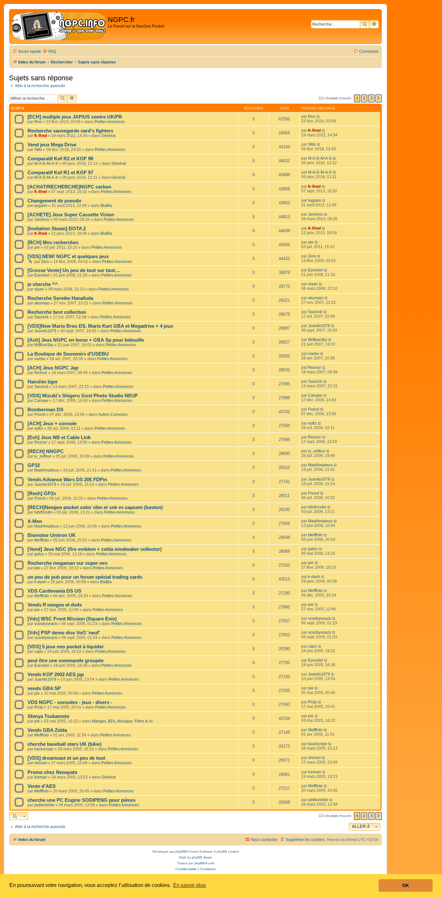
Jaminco (41, 219)
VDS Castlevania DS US (54, 591)
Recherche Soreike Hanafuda (60, 298)
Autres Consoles (112, 414)
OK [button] (405, 885)
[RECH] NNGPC (46, 451)
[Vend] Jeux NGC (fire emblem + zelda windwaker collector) (95, 549)
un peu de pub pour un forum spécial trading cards (85, 577)
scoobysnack (45, 623)
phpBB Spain (202, 857)
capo (38, 651)
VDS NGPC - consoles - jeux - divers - (70, 702)
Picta (38, 707)
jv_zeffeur (42, 456)
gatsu (39, 554)
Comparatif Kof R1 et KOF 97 (60, 172)
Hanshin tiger (43, 381)
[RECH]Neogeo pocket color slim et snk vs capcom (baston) (95, 507)
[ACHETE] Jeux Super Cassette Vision (71, 214)
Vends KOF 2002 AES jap (56, 674)
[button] (378, 98)
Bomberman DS (45, 409)
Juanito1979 (45, 331)
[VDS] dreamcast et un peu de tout (66, 758)
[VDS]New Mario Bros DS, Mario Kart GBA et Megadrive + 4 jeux (100, 326)
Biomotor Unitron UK (52, 535)
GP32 (34, 465)
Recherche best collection (57, 312)
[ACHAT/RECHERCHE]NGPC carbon (69, 186)
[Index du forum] (59, 26)
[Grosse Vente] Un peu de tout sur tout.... (74, 270)
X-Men (35, 521)
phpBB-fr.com (204, 863)
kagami (40, 205)
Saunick (41, 317)
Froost (39, 414)
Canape (41, 400)
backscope (43, 749)
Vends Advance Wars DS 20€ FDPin (67, 479)
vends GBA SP (44, 688)
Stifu (38, 149)
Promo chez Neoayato (52, 772)
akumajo (42, 303)
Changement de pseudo (54, 200)
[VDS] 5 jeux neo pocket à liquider (66, 646)
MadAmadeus (46, 470)
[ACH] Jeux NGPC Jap (53, 367)
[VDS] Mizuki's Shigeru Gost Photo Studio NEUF (83, 395)
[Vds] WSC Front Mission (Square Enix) (72, 618)
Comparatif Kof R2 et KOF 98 (60, 158)
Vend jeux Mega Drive (52, 144)
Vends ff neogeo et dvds (55, 604)
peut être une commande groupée (66, 660)
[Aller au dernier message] (318, 116)
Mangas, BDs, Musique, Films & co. (123, 721)
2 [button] (364, 98)
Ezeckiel (41, 275)
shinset (40, 763)
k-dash (40, 582)
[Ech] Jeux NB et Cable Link (59, 437)
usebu (39, 359)
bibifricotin (43, 512)
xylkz (38, 428)
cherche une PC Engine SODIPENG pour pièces (82, 800)
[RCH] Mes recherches (53, 242)
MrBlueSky (43, 345)
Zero (45, 261)
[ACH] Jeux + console (52, 423)
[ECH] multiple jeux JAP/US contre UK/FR (75, 116)
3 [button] (371, 98)
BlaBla (106, 205)
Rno (38, 121)
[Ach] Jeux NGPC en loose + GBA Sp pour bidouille (86, 340)
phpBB (180, 851)
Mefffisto (41, 540)
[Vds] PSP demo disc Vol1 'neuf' (64, 632)
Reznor (40, 372)
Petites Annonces (109, 121)
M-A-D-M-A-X (46, 163)
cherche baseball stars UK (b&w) (65, 744)
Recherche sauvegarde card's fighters (70, 130)
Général (108, 135)
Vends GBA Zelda (47, 730)
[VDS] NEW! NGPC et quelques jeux (68, 256)
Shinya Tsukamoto (48, 716)
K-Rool (40, 135)
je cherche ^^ (43, 284)
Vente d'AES (42, 786)
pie (37, 247)
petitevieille (44, 805)
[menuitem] (49, 51)
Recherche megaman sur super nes (67, 563)
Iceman (40, 777)
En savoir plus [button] (189, 885)
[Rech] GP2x (42, 493)
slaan (39, 289)
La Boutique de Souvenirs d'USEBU (68, 354)
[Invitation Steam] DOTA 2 (57, 228)
